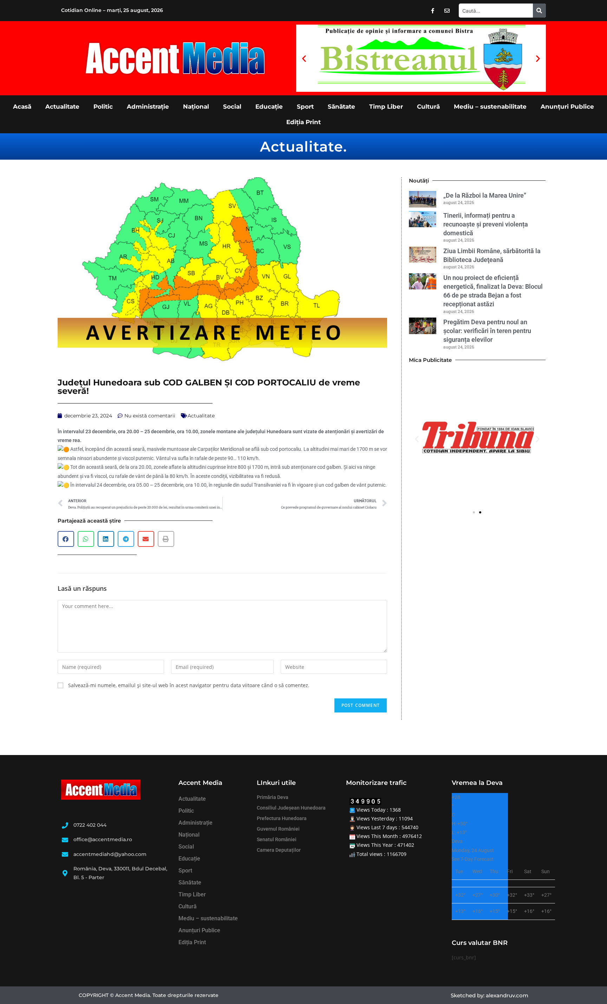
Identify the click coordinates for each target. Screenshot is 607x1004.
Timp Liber (386, 106)
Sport (305, 106)
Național (196, 106)
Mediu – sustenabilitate (490, 106)
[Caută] (539, 11)
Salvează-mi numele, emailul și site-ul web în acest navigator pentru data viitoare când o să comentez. (188, 685)
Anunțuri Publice (567, 106)
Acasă (22, 106)
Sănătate (341, 106)
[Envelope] (447, 10)
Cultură (428, 106)
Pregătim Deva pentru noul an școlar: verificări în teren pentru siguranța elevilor (487, 330)
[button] (304, 58)
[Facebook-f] (432, 10)
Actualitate (62, 106)
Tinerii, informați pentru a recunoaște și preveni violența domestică (485, 224)
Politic (103, 106)
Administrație (148, 106)
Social (232, 106)
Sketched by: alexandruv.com (489, 995)
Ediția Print (303, 122)
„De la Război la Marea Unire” (484, 195)
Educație (269, 106)
